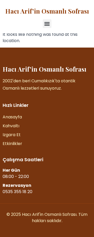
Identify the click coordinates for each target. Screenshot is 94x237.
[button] (47, 23)
